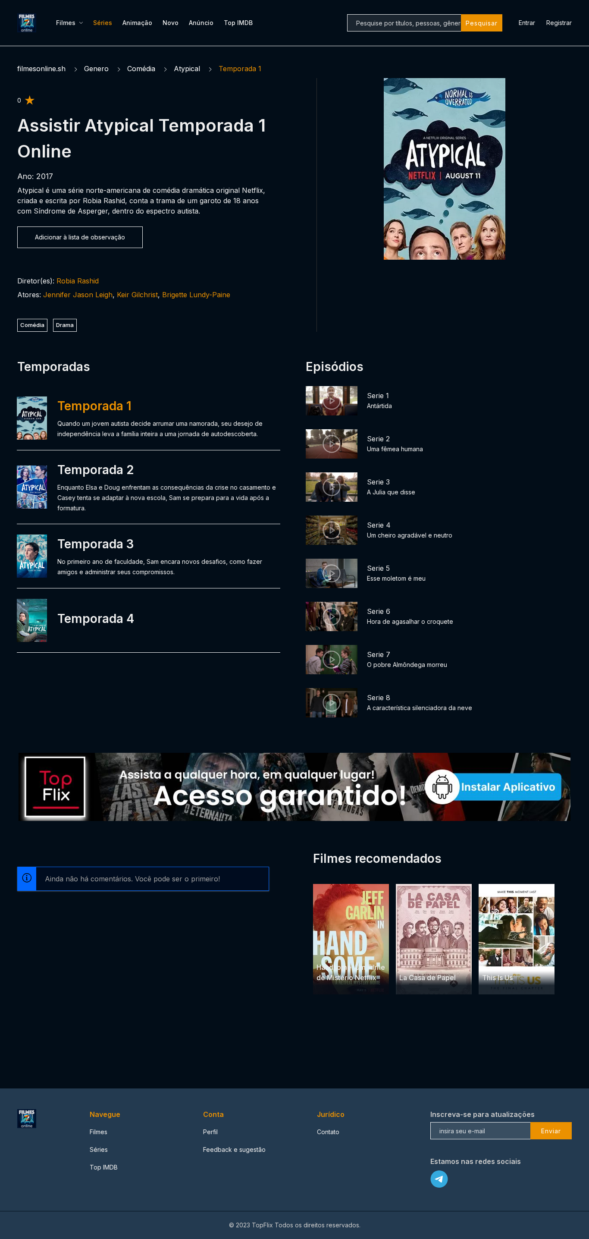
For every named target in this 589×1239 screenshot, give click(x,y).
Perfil (210, 1131)
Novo (171, 22)
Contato (328, 1131)
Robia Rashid (77, 281)
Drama (65, 324)
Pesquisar (482, 23)
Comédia (141, 68)
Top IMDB (238, 22)
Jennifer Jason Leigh (78, 294)
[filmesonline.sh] (28, 22)
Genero (96, 68)
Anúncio (201, 22)
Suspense (436, 961)
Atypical (187, 68)
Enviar (551, 1131)
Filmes (65, 22)
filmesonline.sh (41, 68)
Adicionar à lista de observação (80, 237)
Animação (137, 22)
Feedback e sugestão (234, 1149)
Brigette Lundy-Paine (196, 294)
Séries (102, 22)
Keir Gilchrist (137, 294)
